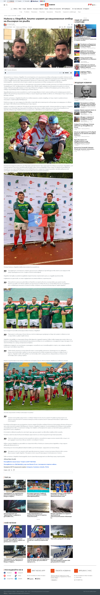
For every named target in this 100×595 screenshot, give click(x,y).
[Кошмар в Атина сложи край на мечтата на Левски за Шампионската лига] (62, 486)
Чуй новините (78, 8)
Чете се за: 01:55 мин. (85, 144)
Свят (20, 8)
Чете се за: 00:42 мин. (85, 114)
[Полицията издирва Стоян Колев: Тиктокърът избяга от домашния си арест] (15, 531)
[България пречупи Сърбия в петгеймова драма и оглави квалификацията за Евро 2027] (38, 486)
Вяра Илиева (12, 24)
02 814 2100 (78, 577)
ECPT (29, 591)
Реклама (38, 519)
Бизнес (46, 8)
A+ (69, 24)
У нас (21, 12)
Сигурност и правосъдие (69, 12)
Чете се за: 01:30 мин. (86, 136)
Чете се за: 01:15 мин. (89, 99)
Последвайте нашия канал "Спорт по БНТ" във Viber (20, 461)
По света (26, 12)
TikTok (47, 467)
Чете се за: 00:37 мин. (86, 128)
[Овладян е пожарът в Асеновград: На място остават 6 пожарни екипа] (77, 119)
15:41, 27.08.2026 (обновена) (79, 99)
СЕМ (26, 591)
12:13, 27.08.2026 (77, 144)
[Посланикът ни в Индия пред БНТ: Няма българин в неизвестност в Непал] (77, 105)
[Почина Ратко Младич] (85, 91)
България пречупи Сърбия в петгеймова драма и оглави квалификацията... (37, 495)
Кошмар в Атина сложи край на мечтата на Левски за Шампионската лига (61, 495)
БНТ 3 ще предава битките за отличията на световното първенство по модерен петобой (85, 39)
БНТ (5, 1)
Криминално (50, 12)
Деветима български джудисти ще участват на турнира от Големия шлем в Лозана (88, 52)
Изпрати (54, 580)
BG (94, 5)
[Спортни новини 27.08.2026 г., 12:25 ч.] (77, 74)
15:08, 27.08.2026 (77, 128)
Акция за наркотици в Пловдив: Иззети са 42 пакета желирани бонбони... (85, 133)
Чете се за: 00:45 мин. (85, 121)
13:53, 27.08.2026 (77, 136)
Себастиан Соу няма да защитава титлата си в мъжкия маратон (88, 66)
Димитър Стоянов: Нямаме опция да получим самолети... (84, 148)
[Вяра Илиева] (5, 24)
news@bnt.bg (79, 579)
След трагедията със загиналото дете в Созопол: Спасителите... (37, 515)
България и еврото (38, 8)
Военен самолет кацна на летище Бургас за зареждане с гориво (88, 111)
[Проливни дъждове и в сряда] (62, 531)
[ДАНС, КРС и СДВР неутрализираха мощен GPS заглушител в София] (62, 551)
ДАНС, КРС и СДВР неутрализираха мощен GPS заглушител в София (60, 560)
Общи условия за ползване (9, 591)
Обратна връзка (20, 591)
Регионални (34, 12)
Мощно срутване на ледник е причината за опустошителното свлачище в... (61, 516)
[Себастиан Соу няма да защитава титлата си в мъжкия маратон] (77, 67)
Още (79, 12)
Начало (5, 15)
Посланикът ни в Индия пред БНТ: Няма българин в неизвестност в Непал (88, 104)
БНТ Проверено (66, 8)
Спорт (24, 8)
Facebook (36, 467)
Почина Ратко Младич (80, 98)
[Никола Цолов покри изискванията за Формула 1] (77, 60)
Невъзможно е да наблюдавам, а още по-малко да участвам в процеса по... (38, 560)
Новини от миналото (55, 8)
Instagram (30, 467)
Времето (29, 8)
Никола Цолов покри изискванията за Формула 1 (88, 59)
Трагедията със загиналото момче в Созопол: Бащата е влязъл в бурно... (13, 495)
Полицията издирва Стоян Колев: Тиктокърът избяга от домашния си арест (14, 540)
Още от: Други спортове (82, 21)
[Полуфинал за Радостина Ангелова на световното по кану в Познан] (77, 46)
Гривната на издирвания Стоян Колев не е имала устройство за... (38, 540)
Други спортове (12, 15)
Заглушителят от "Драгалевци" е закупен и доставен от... (12, 515)
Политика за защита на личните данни (40, 591)
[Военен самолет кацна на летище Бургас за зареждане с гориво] (77, 112)
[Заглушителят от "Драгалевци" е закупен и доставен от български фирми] (15, 506)
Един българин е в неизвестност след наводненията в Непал (82, 141)
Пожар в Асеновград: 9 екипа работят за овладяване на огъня (84, 126)
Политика (42, 12)
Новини (15, 8)
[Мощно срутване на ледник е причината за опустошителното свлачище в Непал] (62, 506)
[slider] (33, 72)
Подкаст (86, 8)
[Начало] (11, 8)
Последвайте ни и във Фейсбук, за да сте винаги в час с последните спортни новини (30, 464)
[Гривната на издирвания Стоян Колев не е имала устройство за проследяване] (38, 531)
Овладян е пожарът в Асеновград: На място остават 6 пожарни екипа (87, 118)
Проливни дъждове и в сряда (60, 539)
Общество (58, 12)
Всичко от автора (11, 25)
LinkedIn (41, 467)
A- (71, 24)
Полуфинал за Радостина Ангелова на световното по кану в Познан (88, 45)
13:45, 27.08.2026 (77, 150)
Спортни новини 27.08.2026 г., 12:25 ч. (86, 72)
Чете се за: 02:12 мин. (86, 150)
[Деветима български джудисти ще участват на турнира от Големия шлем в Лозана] (77, 53)
